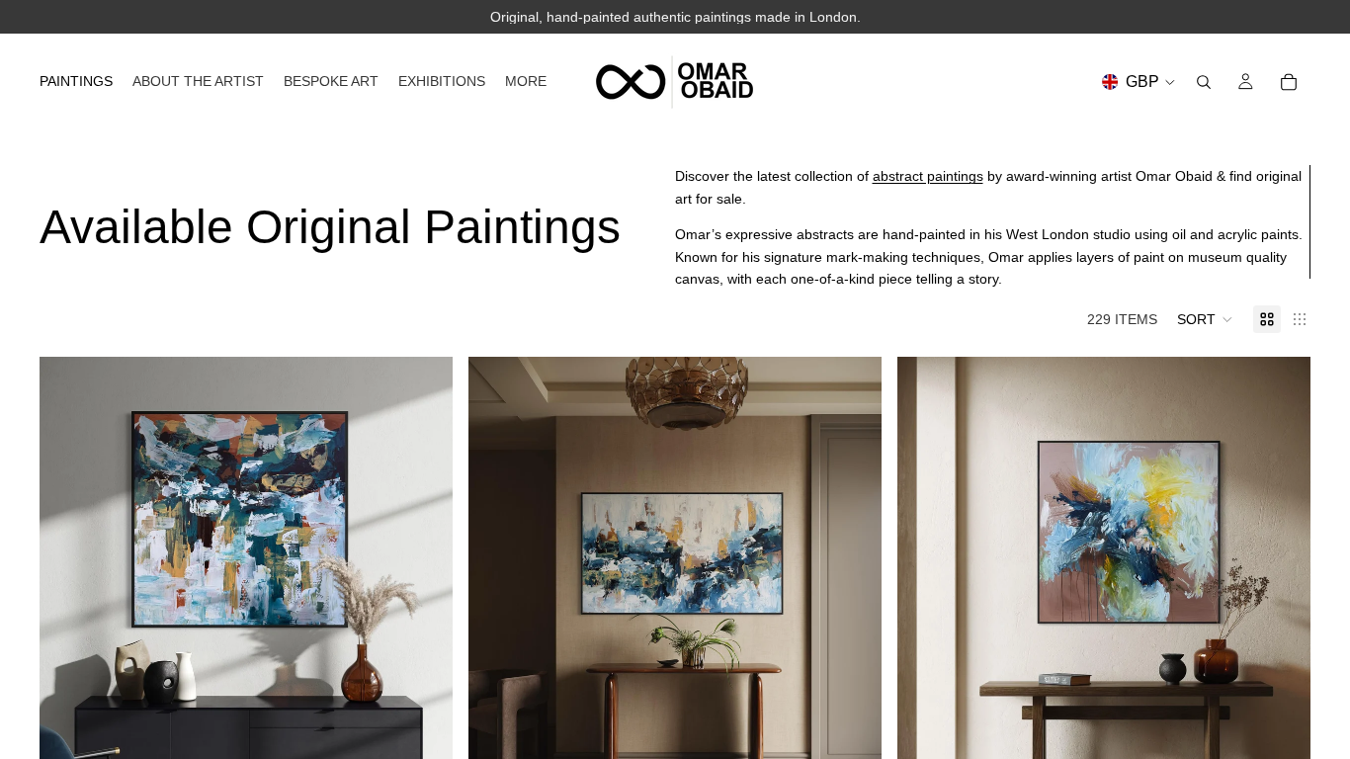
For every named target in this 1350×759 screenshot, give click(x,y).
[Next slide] (423, 615)
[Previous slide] (69, 615)
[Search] (1203, 82)
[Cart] (1288, 82)
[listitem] (525, 81)
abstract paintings (928, 176)
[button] (1205, 319)
